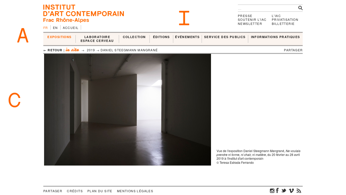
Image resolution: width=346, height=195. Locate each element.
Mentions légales (135, 191)
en (55, 27)
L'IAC (276, 15)
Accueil (71, 27)
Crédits (75, 191)
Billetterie (283, 23)
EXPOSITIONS (59, 37)
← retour (53, 50)
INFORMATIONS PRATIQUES (275, 37)
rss (299, 190)
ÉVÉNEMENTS (187, 37)
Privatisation (285, 19)
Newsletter (250, 23)
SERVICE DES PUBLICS (225, 37)
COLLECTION (134, 37)
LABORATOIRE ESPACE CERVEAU (97, 39)
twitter (283, 190)
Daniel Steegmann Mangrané (129, 50)
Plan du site (99, 191)
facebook (277, 190)
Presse (245, 15)
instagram (272, 190)
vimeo (291, 190)
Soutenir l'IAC (252, 19)
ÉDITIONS (161, 37)
